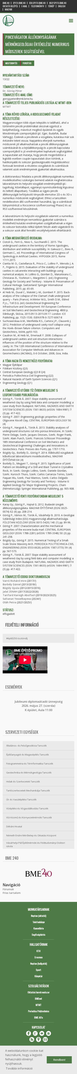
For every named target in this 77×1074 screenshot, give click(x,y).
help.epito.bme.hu (57, 3)
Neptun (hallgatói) (38, 963)
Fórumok (8, 889)
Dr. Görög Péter (12, 91)
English (61, 6)
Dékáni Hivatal (14, 826)
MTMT (7, 106)
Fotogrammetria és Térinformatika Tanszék (29, 763)
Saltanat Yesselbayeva (17, 598)
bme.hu (6, 3)
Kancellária (38, 928)
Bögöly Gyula (11, 588)
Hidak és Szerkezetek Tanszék (23, 781)
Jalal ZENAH (10, 591)
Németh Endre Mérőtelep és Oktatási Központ (31, 835)
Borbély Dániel (12, 584)
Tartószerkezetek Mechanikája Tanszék (28, 790)
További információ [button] (19, 1068)
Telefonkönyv (37, 6)
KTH (38, 951)
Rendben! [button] (59, 1059)
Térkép (51, 6)
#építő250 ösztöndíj (17, 638)
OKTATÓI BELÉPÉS (10, 6)
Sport (38, 970)
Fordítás (27, 63)
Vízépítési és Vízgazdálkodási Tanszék (27, 808)
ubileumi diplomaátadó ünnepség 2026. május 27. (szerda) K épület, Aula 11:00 (38, 706)
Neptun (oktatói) (38, 916)
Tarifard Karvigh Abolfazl (19, 595)
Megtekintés (11, 63)
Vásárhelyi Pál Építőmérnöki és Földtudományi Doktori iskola (35, 844)
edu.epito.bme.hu (37, 3)
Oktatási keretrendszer (39, 992)
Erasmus (39, 957)
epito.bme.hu (19, 3)
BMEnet (38, 998)
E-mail (24, 6)
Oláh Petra (9, 602)
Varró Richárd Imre (14, 580)
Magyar (8, 9)
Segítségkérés (38, 934)
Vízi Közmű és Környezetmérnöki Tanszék (29, 817)
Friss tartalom (12, 893)
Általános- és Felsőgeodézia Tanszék (26, 745)
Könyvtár (39, 976)
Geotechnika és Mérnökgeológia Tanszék (29, 772)
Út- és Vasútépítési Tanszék (21, 799)
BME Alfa (38, 1017)
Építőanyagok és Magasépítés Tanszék (27, 754)
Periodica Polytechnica (38, 1011)
